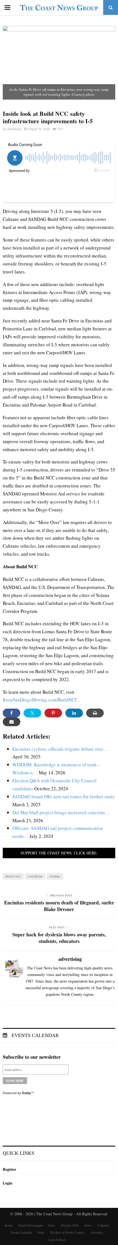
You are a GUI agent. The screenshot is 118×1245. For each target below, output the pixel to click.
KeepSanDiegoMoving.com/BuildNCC (40, 699)
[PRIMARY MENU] (7, 7)
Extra (40, 1232)
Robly (26, 1093)
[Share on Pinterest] (53, 713)
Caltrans (35, 876)
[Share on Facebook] (11, 713)
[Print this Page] (95, 713)
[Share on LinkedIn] (74, 713)
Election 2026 (70, 1225)
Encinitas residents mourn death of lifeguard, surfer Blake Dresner (59, 906)
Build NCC (13, 876)
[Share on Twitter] (32, 713)
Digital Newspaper (30, 1225)
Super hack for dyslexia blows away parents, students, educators (59, 938)
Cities (51, 1225)
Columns (103, 1225)
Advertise (96, 1232)
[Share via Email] (11, 721)
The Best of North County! (67, 1232)
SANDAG (54, 876)
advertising (14, 129)
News (88, 1225)
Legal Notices (57, 1239)
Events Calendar (34, 1035)
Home (9, 1225)
